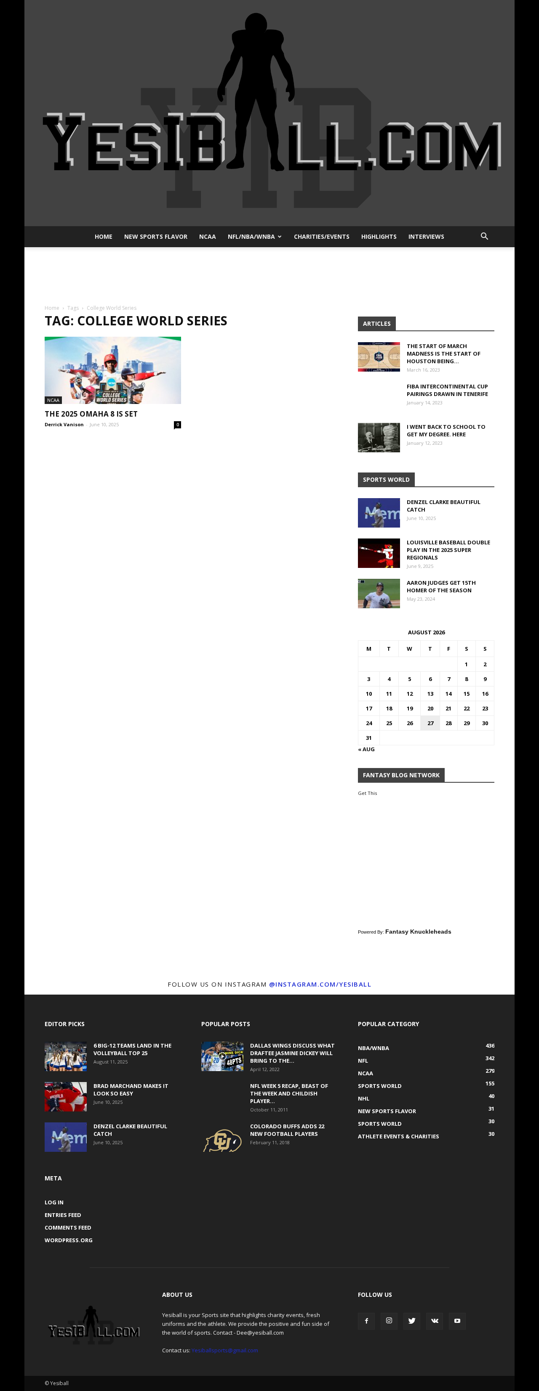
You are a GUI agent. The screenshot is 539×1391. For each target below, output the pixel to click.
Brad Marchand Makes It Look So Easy (130, 1089)
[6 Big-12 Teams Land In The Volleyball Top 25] (66, 1056)
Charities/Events (322, 236)
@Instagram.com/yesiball (320, 984)
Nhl (363, 1098)
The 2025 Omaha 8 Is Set (91, 414)
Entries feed (63, 1215)
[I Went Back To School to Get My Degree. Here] (379, 437)
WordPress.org (69, 1240)
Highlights (379, 236)
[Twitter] (411, 1321)
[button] (484, 237)
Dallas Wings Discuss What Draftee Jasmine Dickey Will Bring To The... (292, 1053)
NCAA (207, 236)
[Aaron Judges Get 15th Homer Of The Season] (379, 593)
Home (103, 236)
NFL (363, 1060)
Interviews (426, 236)
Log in (54, 1202)
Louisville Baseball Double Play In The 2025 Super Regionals (448, 549)
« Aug (366, 749)
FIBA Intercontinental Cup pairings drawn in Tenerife (447, 390)
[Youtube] (457, 1321)
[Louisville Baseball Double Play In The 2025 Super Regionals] (379, 553)
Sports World (380, 1086)
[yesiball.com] (269, 113)
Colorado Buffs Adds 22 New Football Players (287, 1130)
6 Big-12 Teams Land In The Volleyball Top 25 (132, 1049)
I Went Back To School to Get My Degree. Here (446, 430)
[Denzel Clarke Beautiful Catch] (379, 513)
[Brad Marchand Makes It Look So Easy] (66, 1096)
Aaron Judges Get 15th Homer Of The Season (441, 586)
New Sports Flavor (155, 236)
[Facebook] (366, 1321)
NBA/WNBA (373, 1048)
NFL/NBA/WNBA (251, 236)
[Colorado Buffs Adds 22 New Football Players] (222, 1137)
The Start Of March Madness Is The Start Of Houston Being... (443, 353)
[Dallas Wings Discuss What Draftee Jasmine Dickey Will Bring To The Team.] (222, 1056)
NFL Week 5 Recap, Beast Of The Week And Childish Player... (289, 1093)
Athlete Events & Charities (398, 1136)
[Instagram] (389, 1321)
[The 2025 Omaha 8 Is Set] (113, 370)
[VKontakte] (434, 1321)
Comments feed (68, 1227)
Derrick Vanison (64, 424)
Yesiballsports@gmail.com (225, 1350)
